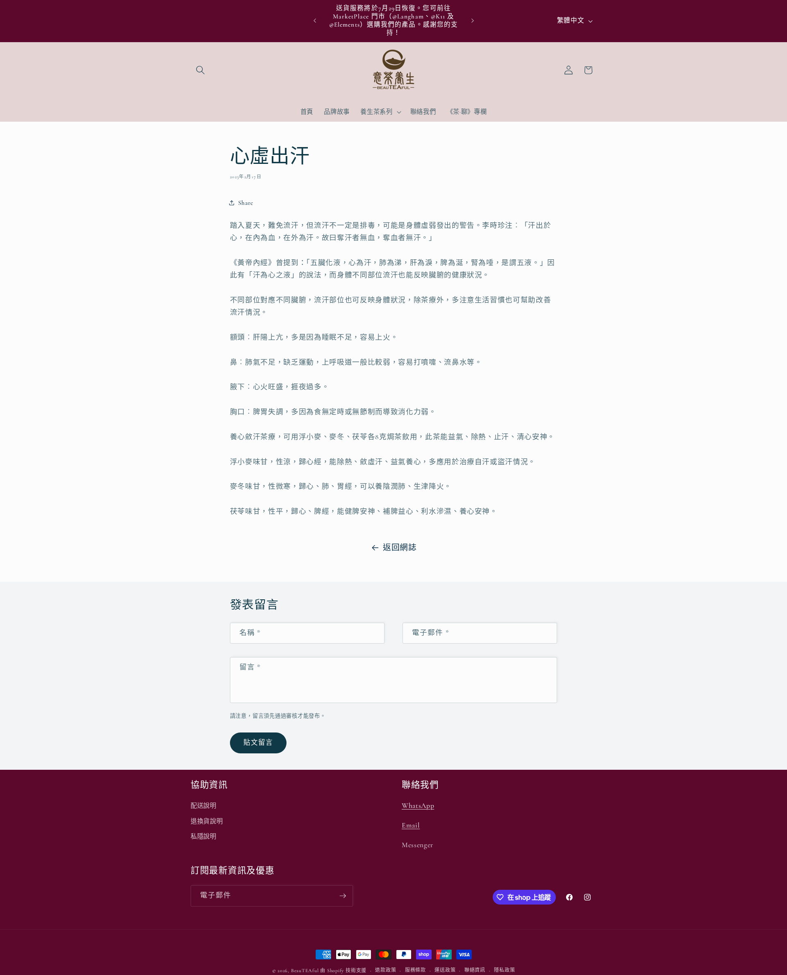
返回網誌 (400, 548)
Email (411, 825)
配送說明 (203, 805)
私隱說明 (203, 836)
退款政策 (385, 970)
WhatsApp (418, 805)
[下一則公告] (473, 20)
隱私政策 (504, 970)
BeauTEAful (305, 970)
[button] (200, 70)
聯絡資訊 (474, 970)
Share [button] (245, 202)
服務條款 (415, 970)
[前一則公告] (315, 20)
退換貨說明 (207, 821)
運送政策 (444, 970)
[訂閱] (343, 896)
